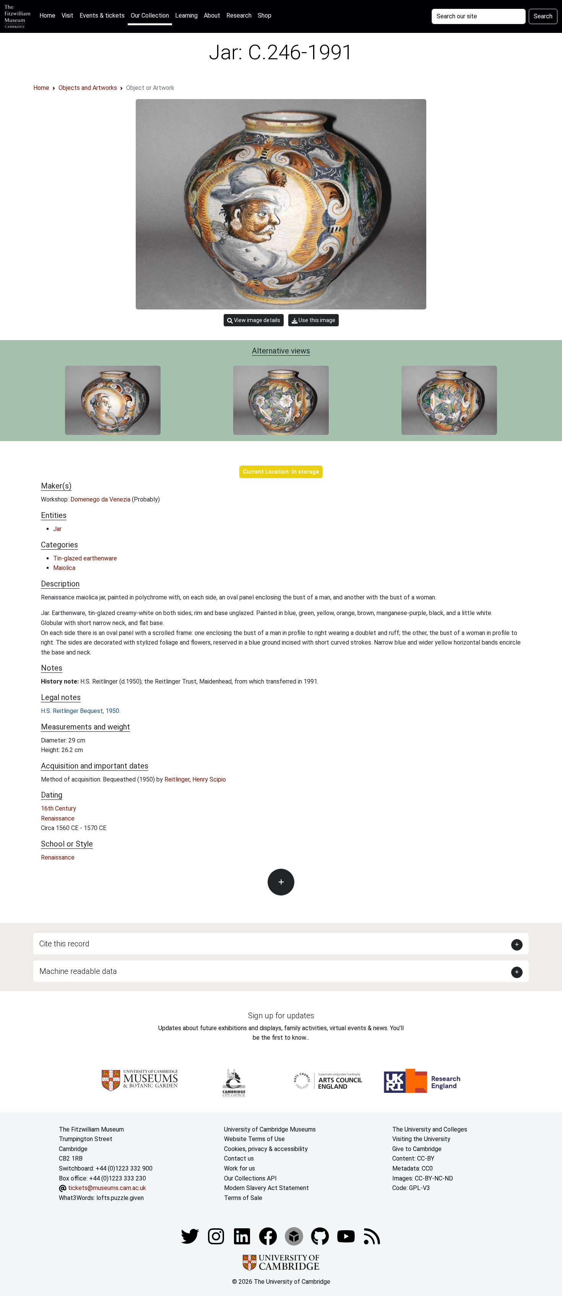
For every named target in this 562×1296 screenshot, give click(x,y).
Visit (67, 15)
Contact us (239, 1158)
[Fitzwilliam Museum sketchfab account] (295, 1236)
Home (48, 15)
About (212, 15)
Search (543, 16)
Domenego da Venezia (101, 499)
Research (239, 15)
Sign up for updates (281, 1015)
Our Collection (150, 15)
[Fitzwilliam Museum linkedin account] (269, 1236)
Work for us (239, 1168)
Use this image (316, 320)
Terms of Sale (243, 1198)
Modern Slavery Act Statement (266, 1188)
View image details (256, 320)
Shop (264, 15)
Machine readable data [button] (78, 971)
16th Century (58, 808)
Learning (186, 15)
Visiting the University (421, 1139)
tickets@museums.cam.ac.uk (107, 1188)
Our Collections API (250, 1178)
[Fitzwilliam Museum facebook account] (243, 1236)
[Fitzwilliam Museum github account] (321, 1236)
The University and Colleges (429, 1129)
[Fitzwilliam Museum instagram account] (217, 1236)
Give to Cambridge (417, 1149)
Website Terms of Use (254, 1139)
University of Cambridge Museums (270, 1129)
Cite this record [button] (64, 943)
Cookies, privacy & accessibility (266, 1149)
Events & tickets (102, 15)
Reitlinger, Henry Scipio (195, 779)
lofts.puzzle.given (120, 1198)
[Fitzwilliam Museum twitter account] (191, 1236)
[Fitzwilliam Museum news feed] (372, 1236)
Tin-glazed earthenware (85, 558)
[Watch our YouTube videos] (347, 1236)
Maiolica (64, 567)
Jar (57, 528)
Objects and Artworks (87, 87)
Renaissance (58, 818)
